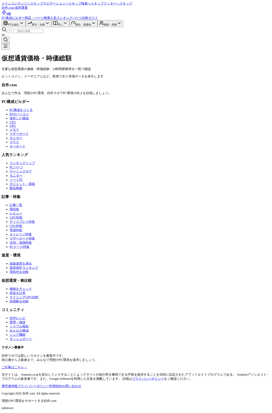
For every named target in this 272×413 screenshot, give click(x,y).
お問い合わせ (71, 386)
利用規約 (55, 386)
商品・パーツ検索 (37, 17)
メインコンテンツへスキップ (22, 3)
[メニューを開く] (6, 46)
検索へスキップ (92, 3)
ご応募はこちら (14, 367)
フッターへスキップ (118, 3)
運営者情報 (10, 386)
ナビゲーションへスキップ (62, 3)
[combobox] (24, 31)
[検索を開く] (6, 40)
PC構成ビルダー (13, 17)
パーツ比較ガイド (85, 17)
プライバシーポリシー (148, 378)
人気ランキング (61, 17)
